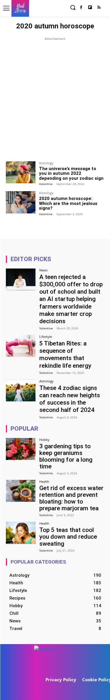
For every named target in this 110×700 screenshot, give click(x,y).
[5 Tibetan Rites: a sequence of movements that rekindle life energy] (20, 346)
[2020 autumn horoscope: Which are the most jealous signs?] (20, 202)
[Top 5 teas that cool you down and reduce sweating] (20, 533)
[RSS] (99, 7)
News (43, 270)
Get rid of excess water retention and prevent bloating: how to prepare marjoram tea (71, 498)
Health (44, 481)
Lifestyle (45, 336)
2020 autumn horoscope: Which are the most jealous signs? (68, 203)
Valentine (46, 184)
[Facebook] (81, 7)
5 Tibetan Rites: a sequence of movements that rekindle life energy (65, 354)
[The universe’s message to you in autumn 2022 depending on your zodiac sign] (20, 172)
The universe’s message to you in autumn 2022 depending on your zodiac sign (71, 173)
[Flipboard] (89, 7)
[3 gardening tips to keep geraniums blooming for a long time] (20, 449)
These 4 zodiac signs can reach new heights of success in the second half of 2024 (69, 399)
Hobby (44, 439)
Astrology (46, 163)
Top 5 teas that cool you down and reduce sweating (68, 536)
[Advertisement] (55, 97)
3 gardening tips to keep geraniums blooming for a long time (65, 456)
